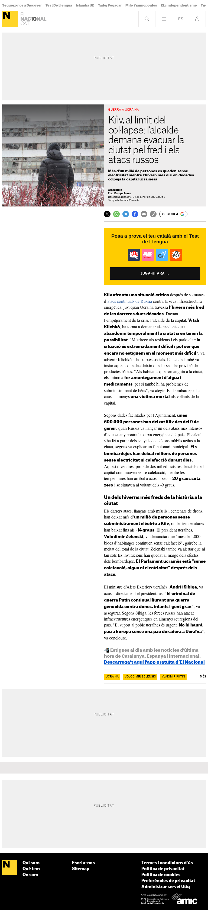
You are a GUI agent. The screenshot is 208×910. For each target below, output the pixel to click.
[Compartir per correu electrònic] (144, 214)
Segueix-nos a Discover (22, 5)
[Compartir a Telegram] (125, 214)
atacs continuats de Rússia (130, 301)
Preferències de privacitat (168, 881)
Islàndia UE (85, 5)
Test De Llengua (59, 5)
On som (30, 875)
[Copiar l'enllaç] (153, 214)
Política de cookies (160, 875)
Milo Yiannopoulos (141, 5)
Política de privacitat (162, 869)
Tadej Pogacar (110, 5)
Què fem (31, 869)
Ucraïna (112, 676)
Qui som (31, 863)
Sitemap (80, 869)
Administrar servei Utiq (165, 887)
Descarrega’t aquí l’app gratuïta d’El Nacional (154, 662)
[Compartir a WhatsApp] (116, 214)
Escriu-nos (83, 863)
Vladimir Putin (173, 676)
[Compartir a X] (107, 214)
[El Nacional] (10, 19)
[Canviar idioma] (180, 19)
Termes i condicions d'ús (167, 863)
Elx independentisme (179, 5)
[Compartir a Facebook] (135, 214)
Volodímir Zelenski (140, 676)
